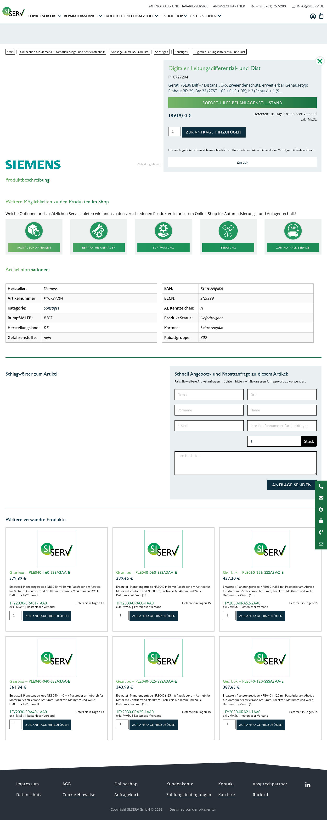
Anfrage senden (292, 484)
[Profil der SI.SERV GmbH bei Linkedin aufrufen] (308, 785)
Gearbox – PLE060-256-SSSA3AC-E (253, 572)
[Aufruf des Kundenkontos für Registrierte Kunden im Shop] (313, 16)
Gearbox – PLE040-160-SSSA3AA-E (39, 572)
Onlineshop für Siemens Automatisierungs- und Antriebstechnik (62, 52)
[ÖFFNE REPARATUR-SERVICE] (100, 16)
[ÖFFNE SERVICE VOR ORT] (60, 16)
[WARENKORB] (321, 15)
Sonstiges (161, 52)
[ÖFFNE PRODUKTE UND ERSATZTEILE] (156, 16)
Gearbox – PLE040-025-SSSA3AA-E (146, 681)
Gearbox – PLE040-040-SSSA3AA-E (39, 681)
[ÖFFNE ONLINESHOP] (185, 16)
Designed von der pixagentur (192, 809)
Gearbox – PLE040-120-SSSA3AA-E (253, 681)
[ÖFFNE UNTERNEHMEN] (219, 16)
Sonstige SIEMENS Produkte (129, 52)
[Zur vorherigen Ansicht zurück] (320, 64)
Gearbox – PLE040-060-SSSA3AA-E (146, 572)
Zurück (242, 162)
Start (10, 52)
